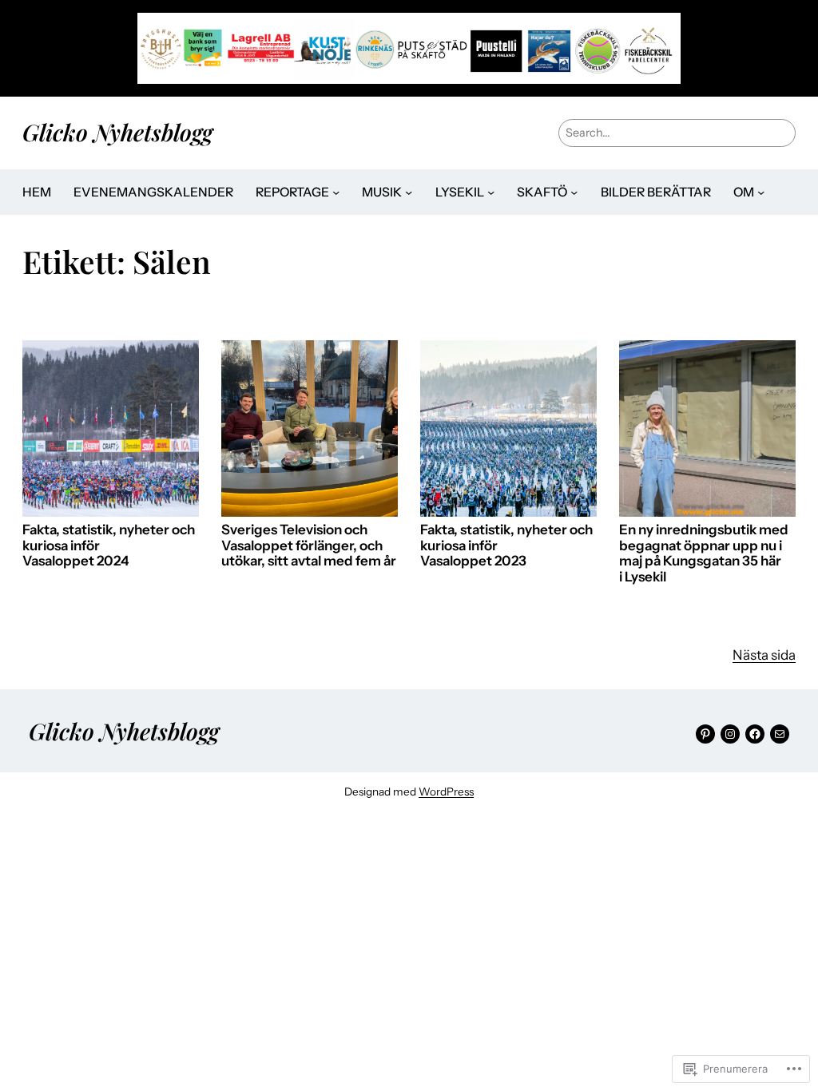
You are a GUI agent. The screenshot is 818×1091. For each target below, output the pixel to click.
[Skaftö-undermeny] (574, 192)
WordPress (446, 791)
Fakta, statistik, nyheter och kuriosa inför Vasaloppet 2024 (108, 545)
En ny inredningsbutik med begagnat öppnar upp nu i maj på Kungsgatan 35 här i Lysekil (703, 553)
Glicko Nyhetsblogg (117, 132)
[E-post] (779, 734)
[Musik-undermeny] (408, 192)
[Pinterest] (705, 734)
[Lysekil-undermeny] (490, 192)
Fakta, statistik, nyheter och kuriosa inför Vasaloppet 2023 (506, 545)
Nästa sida (764, 655)
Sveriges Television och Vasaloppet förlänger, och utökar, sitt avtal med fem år (308, 545)
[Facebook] (754, 734)
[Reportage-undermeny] (336, 192)
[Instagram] (730, 734)
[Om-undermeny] (760, 192)
